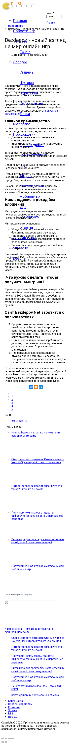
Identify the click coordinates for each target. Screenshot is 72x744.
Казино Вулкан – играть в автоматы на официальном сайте (35, 434)
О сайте (12, 710)
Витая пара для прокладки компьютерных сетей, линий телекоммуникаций (37, 541)
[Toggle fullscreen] (2, 738)
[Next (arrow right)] (6, 741)
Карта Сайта (15, 700)
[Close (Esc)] (12, 738)
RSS (10, 713)
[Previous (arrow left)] (2, 741)
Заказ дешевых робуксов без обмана (35, 695)
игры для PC (19, 420)
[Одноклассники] (36, 387)
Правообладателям (20, 704)
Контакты (14, 707)
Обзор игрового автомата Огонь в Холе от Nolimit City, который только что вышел (37, 461)
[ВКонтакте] (31, 387)
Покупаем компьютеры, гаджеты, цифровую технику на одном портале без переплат (37, 516)
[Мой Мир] (41, 387)
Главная (20, 20)
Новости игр (24, 31)
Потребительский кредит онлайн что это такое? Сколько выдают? (36, 487)
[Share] (9, 738)
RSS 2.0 (12, 716)
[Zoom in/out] (6, 738)
